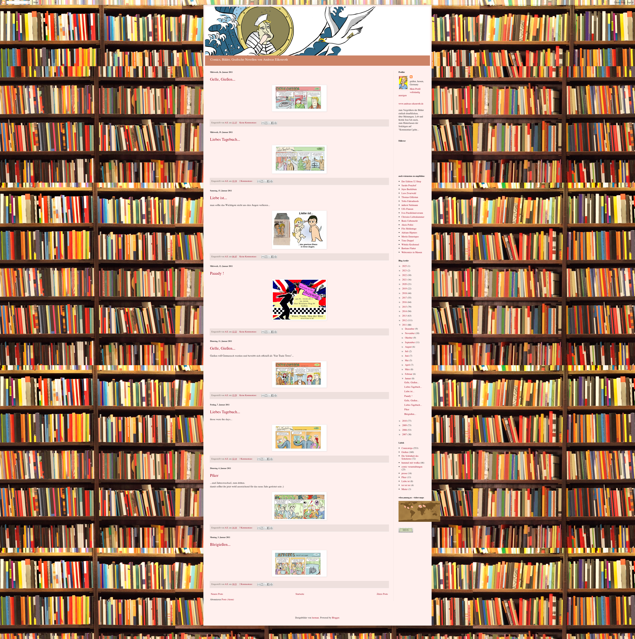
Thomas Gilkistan (410, 197)
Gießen (405, 452)
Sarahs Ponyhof (409, 185)
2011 (404, 324)
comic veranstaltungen (412, 466)
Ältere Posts (382, 593)
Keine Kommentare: (248, 122)
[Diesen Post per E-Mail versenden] (263, 123)
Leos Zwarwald (409, 193)
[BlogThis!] (266, 123)
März (407, 369)
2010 (404, 420)
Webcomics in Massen (412, 252)
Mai (407, 360)
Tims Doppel (408, 240)
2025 (404, 266)
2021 (404, 279)
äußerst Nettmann (410, 205)
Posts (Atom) (228, 599)
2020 (404, 284)
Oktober (409, 337)
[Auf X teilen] (269, 123)
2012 (404, 320)
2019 (404, 288)
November (410, 333)
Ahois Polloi (407, 224)
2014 (404, 311)
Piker (214, 475)
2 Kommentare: (246, 181)
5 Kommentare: (246, 527)
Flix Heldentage (409, 228)
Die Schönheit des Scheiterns (410, 457)
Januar (408, 378)
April (408, 364)
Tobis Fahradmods (410, 201)
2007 (404, 434)
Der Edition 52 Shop (411, 181)
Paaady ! (217, 273)
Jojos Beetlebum (409, 189)
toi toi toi (406, 485)
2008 (404, 429)
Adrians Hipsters (409, 232)
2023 (404, 270)
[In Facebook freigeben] (272, 123)
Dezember (410, 328)
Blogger (335, 617)
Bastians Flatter (409, 248)
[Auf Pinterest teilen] (275, 123)
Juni (407, 355)
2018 (404, 293)
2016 (404, 302)
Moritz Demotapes (410, 236)
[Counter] (406, 531)
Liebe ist (406, 481)
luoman (315, 617)
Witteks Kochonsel (410, 244)
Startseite (300, 593)
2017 (404, 297)
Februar (409, 373)
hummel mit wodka (411, 462)
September (410, 342)
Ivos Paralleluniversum (412, 212)
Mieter (405, 489)
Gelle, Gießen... (222, 79)
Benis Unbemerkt (410, 220)
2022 (404, 275)
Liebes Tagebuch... (225, 139)
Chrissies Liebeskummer (413, 216)
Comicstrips (407, 448)
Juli (407, 351)
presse (404, 473)
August (408, 346)
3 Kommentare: (246, 458)
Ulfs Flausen (407, 208)
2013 (404, 315)
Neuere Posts (217, 593)
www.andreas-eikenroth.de (411, 103)
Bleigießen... (220, 544)
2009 (404, 425)
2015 (404, 306)
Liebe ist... (218, 197)
